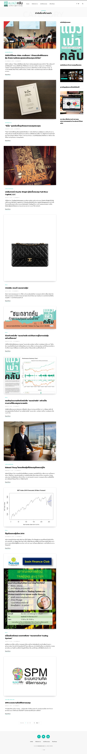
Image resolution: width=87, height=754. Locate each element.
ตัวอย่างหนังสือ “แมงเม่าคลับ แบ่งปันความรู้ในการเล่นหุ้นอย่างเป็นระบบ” (27, 337)
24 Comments (17, 641)
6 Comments (16, 406)
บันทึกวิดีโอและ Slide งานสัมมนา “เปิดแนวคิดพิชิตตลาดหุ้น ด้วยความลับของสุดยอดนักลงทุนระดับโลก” (26, 56)
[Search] (82, 3)
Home (31, 741)
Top (44, 749)
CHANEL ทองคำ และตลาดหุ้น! (16, 288)
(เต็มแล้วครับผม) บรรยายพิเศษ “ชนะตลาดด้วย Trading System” (26, 637)
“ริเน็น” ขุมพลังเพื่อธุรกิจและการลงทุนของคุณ (23, 125)
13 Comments (15, 291)
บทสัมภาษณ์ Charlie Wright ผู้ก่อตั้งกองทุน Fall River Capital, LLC (26, 193)
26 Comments (18, 470)
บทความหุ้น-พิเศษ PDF (9, 699)
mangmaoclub (41, 746)
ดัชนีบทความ (38, 741)
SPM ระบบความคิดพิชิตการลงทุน (18, 702)
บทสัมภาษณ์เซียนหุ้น (9, 188)
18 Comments (16, 341)
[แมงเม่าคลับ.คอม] (13, 4)
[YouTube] (48, 736)
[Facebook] (39, 736)
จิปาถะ (6, 284)
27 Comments (18, 536)
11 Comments (17, 197)
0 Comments (18, 61)
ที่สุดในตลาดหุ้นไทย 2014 (14, 533)
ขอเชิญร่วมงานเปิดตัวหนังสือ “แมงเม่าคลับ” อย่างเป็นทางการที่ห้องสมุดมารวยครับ (26, 402)
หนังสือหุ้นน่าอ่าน (8, 122)
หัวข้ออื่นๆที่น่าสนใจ (9, 52)
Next (37, 723)
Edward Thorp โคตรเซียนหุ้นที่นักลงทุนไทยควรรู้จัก (25, 467)
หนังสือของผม (46, 741)
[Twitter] (43, 736)
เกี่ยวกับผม (54, 741)
